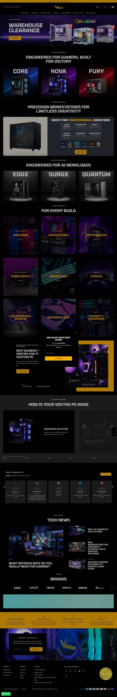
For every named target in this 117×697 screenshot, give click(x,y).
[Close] (75, 332)
